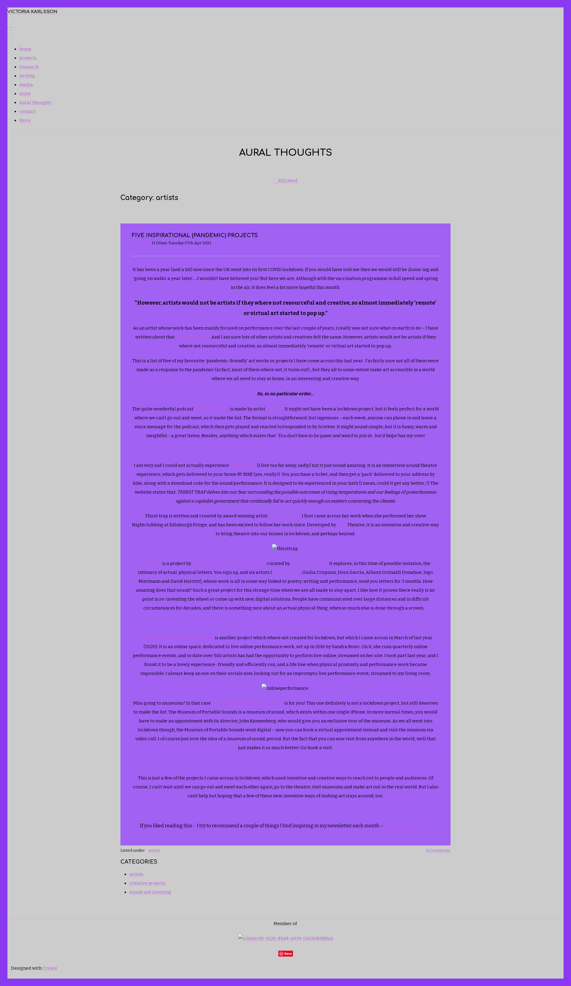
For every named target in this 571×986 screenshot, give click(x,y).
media (26, 84)
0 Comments (438, 850)
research (29, 67)
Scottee (274, 409)
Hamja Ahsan (286, 572)
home (25, 49)
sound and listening (150, 892)
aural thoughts (35, 102)
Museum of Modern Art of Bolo (224, 563)
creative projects (147, 883)
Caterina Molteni (309, 563)
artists (154, 850)
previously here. (193, 337)
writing (27, 75)
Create (50, 968)
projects (28, 58)
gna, (262, 563)
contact (27, 111)
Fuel (341, 524)
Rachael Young (284, 516)
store (25, 93)
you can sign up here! (408, 826)
